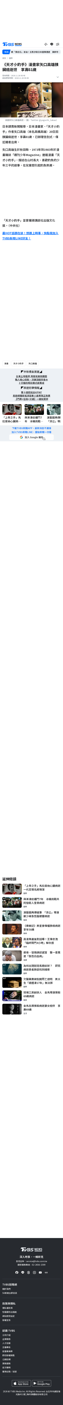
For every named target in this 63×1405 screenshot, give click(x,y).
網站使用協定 (8, 1316)
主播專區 (6, 1347)
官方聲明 (6, 1367)
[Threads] (29, 1272)
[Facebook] (17, 1272)
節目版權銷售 (8, 1355)
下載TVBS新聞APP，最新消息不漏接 (31, 428)
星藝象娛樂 (7, 1351)
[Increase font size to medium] (46, 44)
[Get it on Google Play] (41, 1383)
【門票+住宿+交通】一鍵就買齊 (31, 399)
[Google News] (46, 1272)
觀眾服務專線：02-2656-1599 (31, 1264)
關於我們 (6, 1288)
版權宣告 (6, 1320)
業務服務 (6, 1363)
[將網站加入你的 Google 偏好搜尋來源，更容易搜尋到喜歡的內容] (31, 437)
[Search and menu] (58, 44)
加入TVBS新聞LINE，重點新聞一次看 (31, 432)
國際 (11, 58)
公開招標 (6, 1359)
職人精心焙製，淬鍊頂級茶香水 (31, 379)
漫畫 (6, 363)
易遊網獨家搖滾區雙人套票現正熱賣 (31, 395)
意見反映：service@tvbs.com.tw (31, 1261)
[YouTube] (40, 1272)
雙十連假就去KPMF (31, 392)
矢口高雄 (33, 363)
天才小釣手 (18, 363)
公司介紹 (6, 1335)
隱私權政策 (7, 1307)
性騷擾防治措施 (9, 1311)
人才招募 (6, 1343)
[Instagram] (34, 1272)
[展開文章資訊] (58, 77)
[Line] (23, 1272)
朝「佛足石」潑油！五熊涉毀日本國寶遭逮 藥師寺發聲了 (35, 51)
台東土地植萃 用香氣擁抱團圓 (31, 376)
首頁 (4, 58)
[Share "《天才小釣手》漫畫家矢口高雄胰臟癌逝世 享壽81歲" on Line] (52, 44)
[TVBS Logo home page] (12, 44)
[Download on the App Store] (21, 1383)
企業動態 (6, 1339)
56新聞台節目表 (9, 1292)
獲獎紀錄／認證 (9, 1371)
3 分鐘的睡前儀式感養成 (31, 383)
